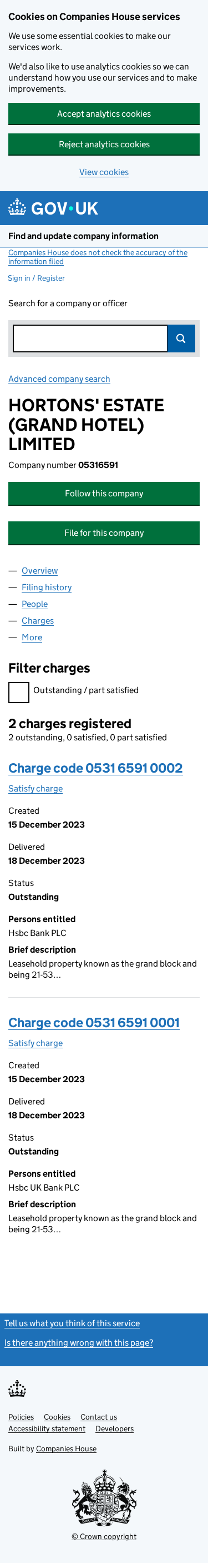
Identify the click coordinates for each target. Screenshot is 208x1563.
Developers (114, 1428)
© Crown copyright (104, 1536)
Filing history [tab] (47, 587)
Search (181, 338)
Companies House (66, 1448)
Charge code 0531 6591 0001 (94, 1022)
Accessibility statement (46, 1428)
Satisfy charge (35, 788)
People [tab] (35, 604)
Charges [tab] (38, 620)
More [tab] (32, 637)
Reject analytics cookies (104, 144)
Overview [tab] (40, 570)
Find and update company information (83, 236)
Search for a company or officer (68, 303)
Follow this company (104, 493)
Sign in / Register (36, 278)
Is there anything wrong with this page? (78, 1342)
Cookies (57, 1417)
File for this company (104, 532)
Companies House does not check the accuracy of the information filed (97, 256)
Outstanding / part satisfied (86, 690)
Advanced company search (59, 379)
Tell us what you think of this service (72, 1323)
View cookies (104, 172)
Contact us (98, 1417)
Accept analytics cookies (104, 113)
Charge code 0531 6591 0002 (95, 768)
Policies (21, 1417)
